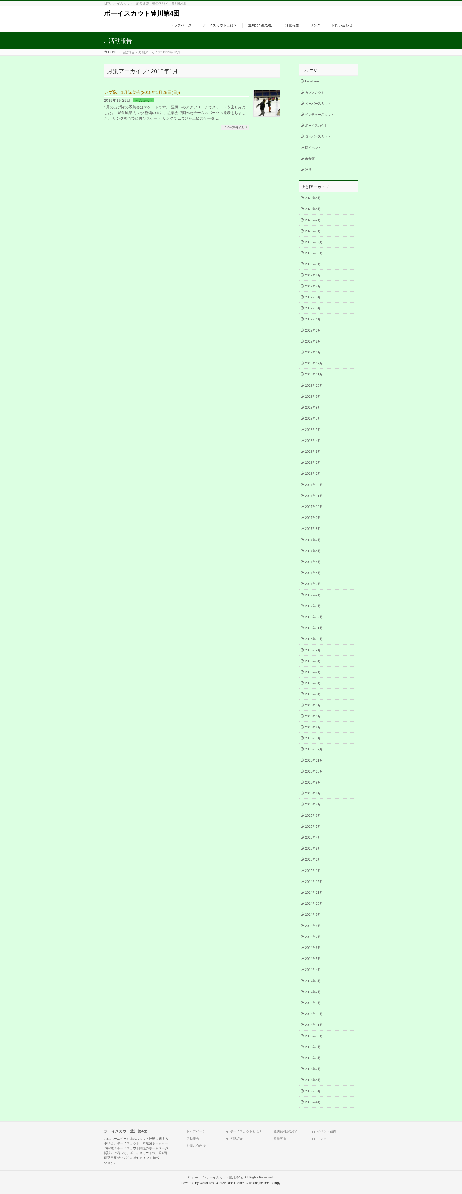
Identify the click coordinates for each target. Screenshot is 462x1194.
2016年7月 (313, 672)
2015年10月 (314, 771)
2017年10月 (314, 507)
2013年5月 (313, 1091)
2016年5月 (313, 694)
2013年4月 (313, 1102)
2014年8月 (313, 926)
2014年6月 (313, 948)
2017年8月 (313, 529)
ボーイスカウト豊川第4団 (142, 13)
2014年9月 (313, 915)
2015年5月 (313, 826)
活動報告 (192, 1138)
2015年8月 (313, 793)
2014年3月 (313, 981)
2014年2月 (313, 992)
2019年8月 (313, 275)
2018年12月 (314, 363)
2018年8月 (313, 407)
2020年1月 (313, 231)
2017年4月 (313, 573)
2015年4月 (313, 837)
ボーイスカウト (316, 125)
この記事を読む (234, 127)
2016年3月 (313, 716)
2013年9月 (313, 1047)
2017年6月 (313, 551)
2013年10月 (314, 1036)
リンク (322, 1138)
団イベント (313, 148)
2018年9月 (313, 396)
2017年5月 (313, 562)
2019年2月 (313, 341)
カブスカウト (144, 100)
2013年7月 (313, 1069)
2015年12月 (314, 749)
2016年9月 (313, 650)
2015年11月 (314, 760)
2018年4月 (313, 441)
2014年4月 (313, 970)
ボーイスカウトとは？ (246, 1131)
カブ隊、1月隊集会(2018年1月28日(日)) (142, 92)
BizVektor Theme (231, 1183)
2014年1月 (313, 1003)
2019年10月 (314, 253)
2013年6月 (313, 1080)
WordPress (207, 1183)
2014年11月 (314, 893)
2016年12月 (314, 617)
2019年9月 (313, 264)
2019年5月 (313, 308)
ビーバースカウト (318, 103)
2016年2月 (313, 727)
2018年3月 (313, 452)
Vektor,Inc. (256, 1183)
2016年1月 (313, 738)
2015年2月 (313, 859)
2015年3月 (313, 848)
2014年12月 (314, 882)
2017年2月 (313, 595)
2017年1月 (313, 606)
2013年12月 (314, 1014)
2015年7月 (313, 804)
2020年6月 (313, 198)
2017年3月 (313, 584)
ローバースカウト (318, 136)
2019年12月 (314, 242)
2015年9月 (313, 782)
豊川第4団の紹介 (286, 1131)
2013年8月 (313, 1058)
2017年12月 (314, 485)
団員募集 (280, 1138)
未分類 (310, 159)
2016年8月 (313, 661)
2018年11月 (314, 374)
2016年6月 (313, 683)
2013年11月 (314, 1025)
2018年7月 (313, 418)
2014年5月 (313, 959)
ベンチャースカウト (319, 114)
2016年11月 (314, 628)
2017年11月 (314, 496)
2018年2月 (313, 463)
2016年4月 (313, 705)
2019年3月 (313, 330)
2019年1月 (313, 352)
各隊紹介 (236, 1138)
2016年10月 (314, 639)
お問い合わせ (196, 1146)
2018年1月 (313, 474)
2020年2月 (313, 220)
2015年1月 (313, 871)
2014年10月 (314, 904)
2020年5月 (313, 209)
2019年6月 (313, 297)
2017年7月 (313, 540)
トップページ (196, 1131)
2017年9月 (313, 518)
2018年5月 (313, 430)
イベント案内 (326, 1131)
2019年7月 (313, 286)
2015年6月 (313, 815)
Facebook (312, 81)
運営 (308, 170)
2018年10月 (314, 385)
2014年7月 (313, 937)
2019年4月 (313, 319)
